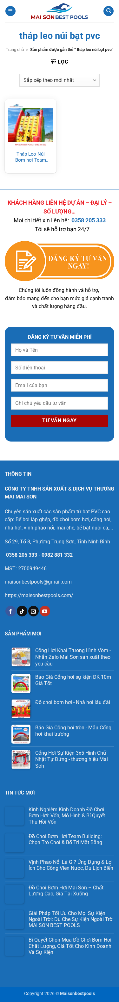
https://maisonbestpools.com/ (39, 595)
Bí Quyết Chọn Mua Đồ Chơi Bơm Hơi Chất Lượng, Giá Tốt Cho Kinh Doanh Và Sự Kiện (70, 946)
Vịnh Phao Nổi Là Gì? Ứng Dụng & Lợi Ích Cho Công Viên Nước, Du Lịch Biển (71, 865)
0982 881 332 (57, 555)
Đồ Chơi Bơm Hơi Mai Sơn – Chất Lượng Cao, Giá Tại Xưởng (66, 891)
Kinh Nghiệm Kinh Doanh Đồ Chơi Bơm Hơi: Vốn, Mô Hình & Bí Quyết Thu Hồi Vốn (67, 816)
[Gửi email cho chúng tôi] (33, 611)
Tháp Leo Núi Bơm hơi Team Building (30, 157)
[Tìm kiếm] (108, 11)
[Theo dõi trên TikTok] (22, 611)
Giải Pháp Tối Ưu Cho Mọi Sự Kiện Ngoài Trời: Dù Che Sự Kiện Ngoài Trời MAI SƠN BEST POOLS (71, 919)
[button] (10, 11)
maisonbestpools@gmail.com (38, 582)
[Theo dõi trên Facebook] (10, 611)
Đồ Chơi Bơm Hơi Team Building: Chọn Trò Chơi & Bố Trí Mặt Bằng (65, 839)
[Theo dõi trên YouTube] (45, 611)
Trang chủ (15, 49)
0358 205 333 (88, 220)
